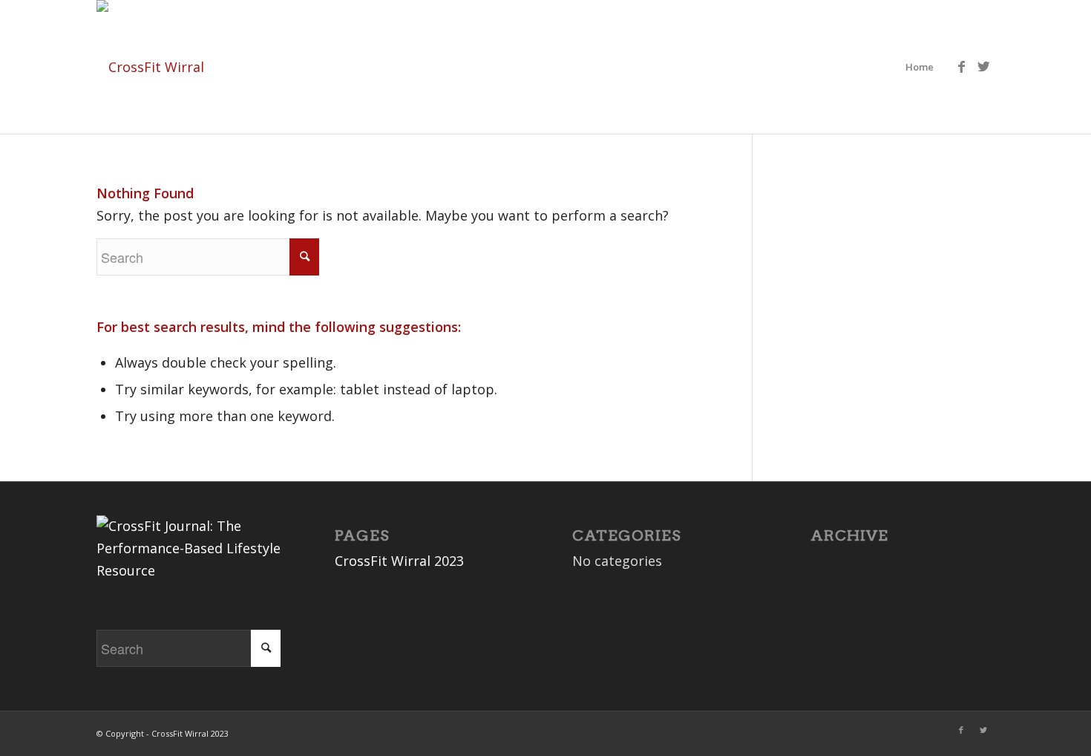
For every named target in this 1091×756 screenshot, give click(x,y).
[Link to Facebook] (961, 66)
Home (919, 67)
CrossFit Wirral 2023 (399, 561)
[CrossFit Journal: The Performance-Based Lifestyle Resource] (188, 570)
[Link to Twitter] (983, 66)
